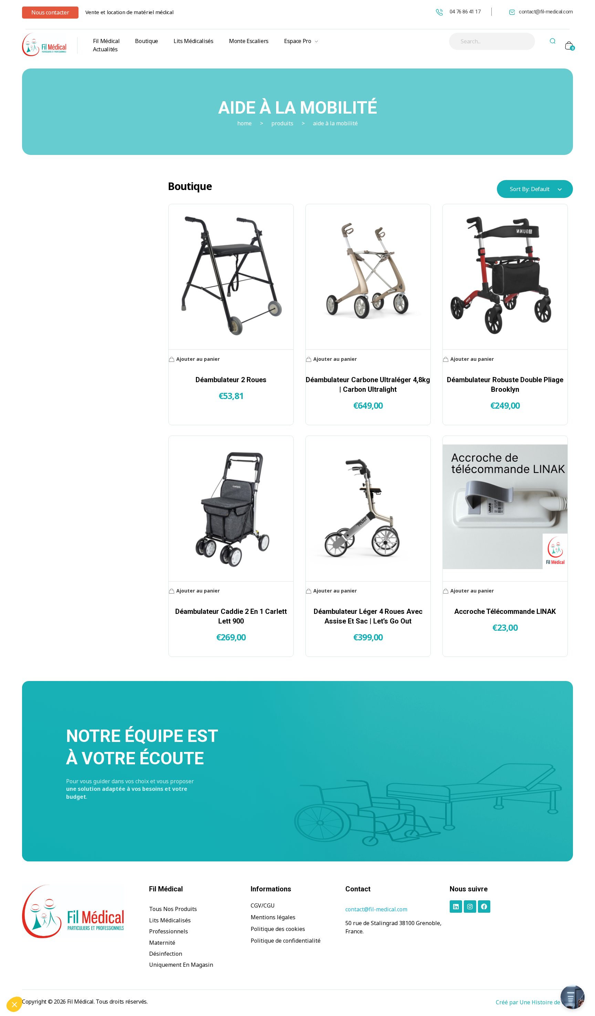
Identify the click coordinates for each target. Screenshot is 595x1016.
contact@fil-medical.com (546, 12)
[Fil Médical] (44, 44)
